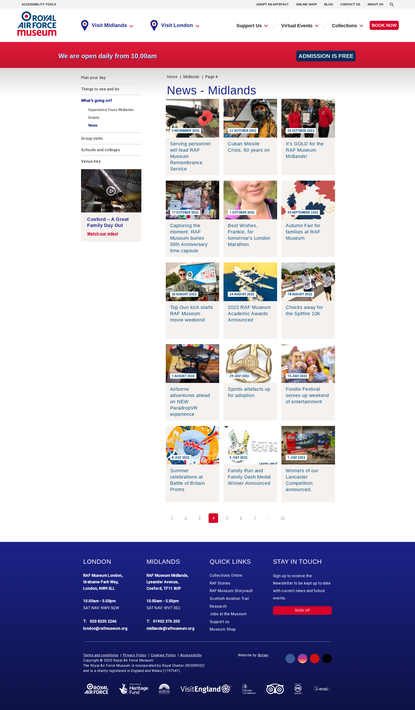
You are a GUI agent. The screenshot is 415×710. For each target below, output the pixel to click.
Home (172, 76)
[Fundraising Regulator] (298, 689)
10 (282, 518)
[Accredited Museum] (164, 689)
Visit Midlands (109, 25)
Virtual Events (297, 25)
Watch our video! (102, 233)
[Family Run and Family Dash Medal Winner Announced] (250, 499)
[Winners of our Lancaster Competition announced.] (308, 499)
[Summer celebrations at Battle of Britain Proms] (192, 499)
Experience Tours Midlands (111, 110)
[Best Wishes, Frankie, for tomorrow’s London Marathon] (250, 254)
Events (93, 118)
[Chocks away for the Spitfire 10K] (308, 335)
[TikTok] (327, 658)
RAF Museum (36, 23)
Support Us (249, 25)
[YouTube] (314, 658)
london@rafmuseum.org (105, 628)
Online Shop (306, 4)
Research (218, 606)
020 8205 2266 (103, 621)
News (93, 125)
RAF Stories (220, 583)
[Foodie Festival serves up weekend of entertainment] (308, 417)
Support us (219, 621)
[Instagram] (302, 658)
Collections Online (226, 575)
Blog (328, 4)
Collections (344, 25)
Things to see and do (100, 89)
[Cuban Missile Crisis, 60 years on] (250, 172)
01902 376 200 (166, 621)
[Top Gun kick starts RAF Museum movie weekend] (192, 335)
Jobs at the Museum (228, 614)
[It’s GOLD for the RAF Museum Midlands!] (308, 172)
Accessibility (191, 655)
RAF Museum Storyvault (231, 590)
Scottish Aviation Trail (229, 598)
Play (111, 191)
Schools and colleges (100, 150)
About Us (375, 4)
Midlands (191, 76)
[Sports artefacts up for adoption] (250, 417)
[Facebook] (290, 658)
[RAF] (96, 689)
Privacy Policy (135, 655)
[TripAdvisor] (275, 689)
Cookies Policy (163, 655)
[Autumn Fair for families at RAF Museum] (308, 254)
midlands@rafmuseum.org (171, 628)
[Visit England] (206, 688)
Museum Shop (223, 629)
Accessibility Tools (39, 4)
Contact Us (350, 4)
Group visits (92, 138)
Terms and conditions (100, 655)
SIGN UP (302, 610)
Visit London (177, 25)
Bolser (263, 655)
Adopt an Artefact (272, 4)
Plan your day (93, 77)
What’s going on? (96, 100)
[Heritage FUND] (133, 689)
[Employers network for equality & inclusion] (321, 688)
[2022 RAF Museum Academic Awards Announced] (250, 335)
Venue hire (91, 161)
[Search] (391, 4)
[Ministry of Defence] (249, 689)
